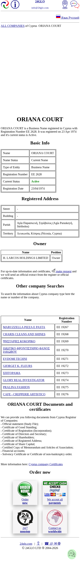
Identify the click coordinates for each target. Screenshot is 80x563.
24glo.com (26, 543)
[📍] (64, 5)
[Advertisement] (40, 72)
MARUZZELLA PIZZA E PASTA (24, 327)
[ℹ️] (15, 4)
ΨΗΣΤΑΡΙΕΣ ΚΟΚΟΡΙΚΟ (19, 341)
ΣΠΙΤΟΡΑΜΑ (11, 373)
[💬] (74, 5)
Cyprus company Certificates (46, 464)
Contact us (55, 529)
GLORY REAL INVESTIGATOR (23, 380)
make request (63, 271)
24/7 (25, 529)
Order (25, 501)
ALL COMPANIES (13, 25)
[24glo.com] (5, 5)
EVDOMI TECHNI (15, 358)
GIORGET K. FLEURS (17, 365)
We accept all (55, 501)
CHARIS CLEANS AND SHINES (24, 334)
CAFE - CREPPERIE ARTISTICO (24, 394)
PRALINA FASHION (16, 387)
